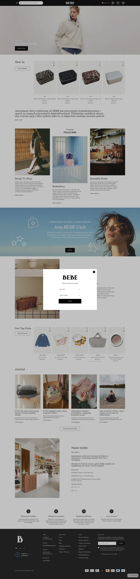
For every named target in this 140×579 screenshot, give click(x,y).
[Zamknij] (94, 272)
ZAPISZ (70, 301)
